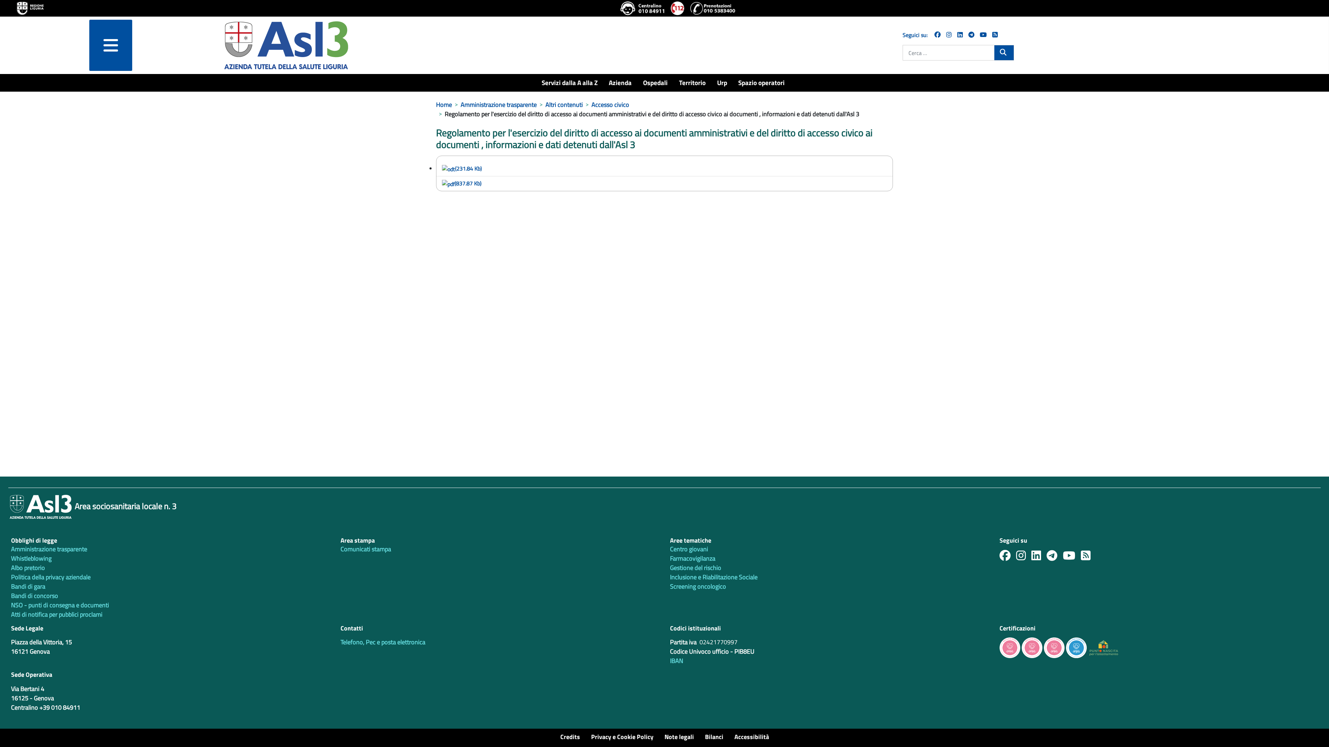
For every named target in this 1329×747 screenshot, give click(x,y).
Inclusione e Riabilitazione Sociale (714, 577)
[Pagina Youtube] (983, 34)
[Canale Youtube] (1072, 557)
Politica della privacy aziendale (51, 577)
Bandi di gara (28, 586)
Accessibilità (751, 736)
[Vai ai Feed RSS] (995, 34)
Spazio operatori (761, 82)
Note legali (679, 736)
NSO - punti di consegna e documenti (60, 605)
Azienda (620, 82)
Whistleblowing (31, 558)
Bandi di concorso (34, 595)
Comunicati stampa (366, 549)
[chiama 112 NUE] (677, 8)
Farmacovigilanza (692, 558)
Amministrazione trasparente (49, 549)
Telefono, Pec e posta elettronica (383, 642)
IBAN (676, 660)
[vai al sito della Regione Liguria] (30, 7)
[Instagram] (949, 34)
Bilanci (714, 736)
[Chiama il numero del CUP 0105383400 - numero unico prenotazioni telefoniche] (712, 8)
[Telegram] (971, 34)
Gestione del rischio (695, 567)
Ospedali (655, 82)
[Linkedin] (960, 34)
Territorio (692, 82)
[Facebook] (937, 34)
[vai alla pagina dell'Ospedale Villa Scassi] (1103, 647)
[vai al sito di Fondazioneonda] (1076, 647)
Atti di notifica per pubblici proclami (56, 614)
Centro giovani (689, 549)
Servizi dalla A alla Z (570, 82)
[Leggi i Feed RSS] (1088, 557)
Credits (570, 736)
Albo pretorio (28, 567)
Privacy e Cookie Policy (622, 736)
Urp (722, 82)
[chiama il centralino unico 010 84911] (643, 8)
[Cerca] (1004, 52)
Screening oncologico (698, 586)
